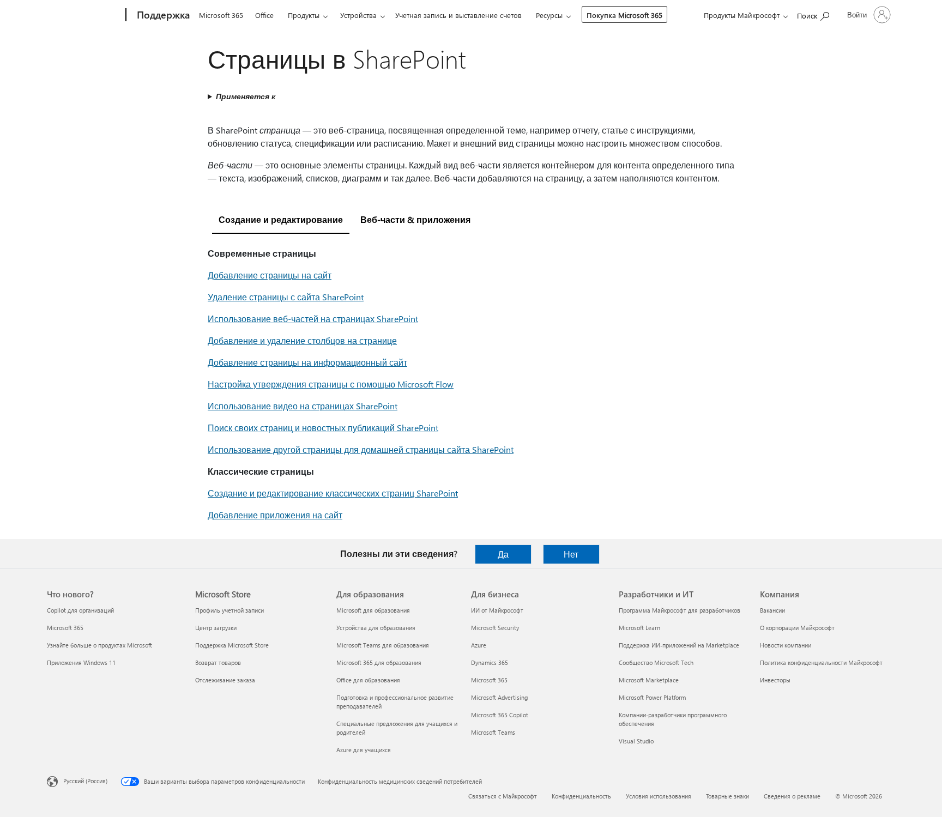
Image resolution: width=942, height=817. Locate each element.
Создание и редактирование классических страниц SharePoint (333, 493)
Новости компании (785, 645)
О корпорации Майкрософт (797, 628)
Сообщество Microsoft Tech (656, 662)
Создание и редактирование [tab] (281, 219)
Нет (571, 554)
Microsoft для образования (373, 610)
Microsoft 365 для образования (378, 662)
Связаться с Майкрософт (502, 796)
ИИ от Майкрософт (497, 610)
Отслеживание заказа (225, 680)
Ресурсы (549, 15)
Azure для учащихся (363, 750)
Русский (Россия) (85, 781)
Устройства (358, 15)
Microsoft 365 (221, 15)
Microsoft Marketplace (649, 680)
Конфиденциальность (581, 796)
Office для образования (368, 680)
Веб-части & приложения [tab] (415, 219)
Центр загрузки (216, 628)
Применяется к (245, 96)
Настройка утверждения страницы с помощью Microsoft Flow (331, 384)
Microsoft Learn (639, 628)
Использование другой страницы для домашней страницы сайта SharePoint (361, 449)
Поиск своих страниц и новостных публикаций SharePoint (323, 427)
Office (264, 15)
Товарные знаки (727, 796)
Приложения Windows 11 (81, 662)
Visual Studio (636, 741)
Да (503, 554)
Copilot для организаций (80, 610)
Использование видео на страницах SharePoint (302, 405)
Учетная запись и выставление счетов (458, 15)
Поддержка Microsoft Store (232, 645)
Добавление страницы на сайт (269, 275)
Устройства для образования (375, 628)
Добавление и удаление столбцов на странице (302, 340)
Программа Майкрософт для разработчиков (679, 610)
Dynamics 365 (489, 662)
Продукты (303, 15)
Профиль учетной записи (229, 610)
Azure (478, 645)
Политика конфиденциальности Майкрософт (821, 662)
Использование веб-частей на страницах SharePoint (313, 318)
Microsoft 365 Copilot (499, 715)
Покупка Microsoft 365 (624, 15)
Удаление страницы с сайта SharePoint (286, 296)
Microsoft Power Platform (652, 697)
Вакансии (772, 610)
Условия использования (658, 796)
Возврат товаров (218, 662)
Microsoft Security (495, 628)
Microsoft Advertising (499, 697)
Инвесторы (775, 680)
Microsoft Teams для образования (382, 645)
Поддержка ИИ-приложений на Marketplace (679, 645)
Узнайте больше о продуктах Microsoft (99, 645)
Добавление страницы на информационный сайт (307, 362)
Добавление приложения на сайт (275, 515)
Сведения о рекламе (792, 796)
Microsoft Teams (493, 732)
